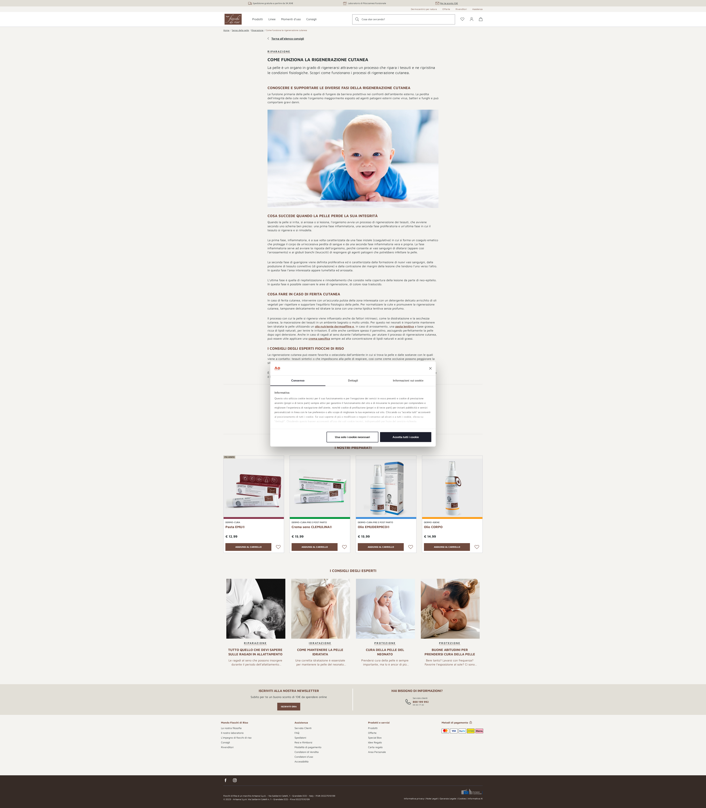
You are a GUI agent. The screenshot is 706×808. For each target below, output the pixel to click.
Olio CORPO (433, 527)
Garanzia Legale (448, 798)
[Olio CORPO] (452, 488)
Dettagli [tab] (353, 380)
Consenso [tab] (297, 380)
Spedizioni (300, 737)
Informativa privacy (414, 798)
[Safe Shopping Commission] (472, 791)
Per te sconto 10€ (449, 3)
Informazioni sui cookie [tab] (408, 380)
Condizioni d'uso (304, 756)
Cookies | (463, 798)
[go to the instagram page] (235, 780)
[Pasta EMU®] (254, 488)
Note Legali (432, 798)
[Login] (471, 19)
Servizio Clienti (303, 728)
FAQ (297, 732)
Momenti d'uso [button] (291, 19)
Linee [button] (272, 19)
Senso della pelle (240, 30)
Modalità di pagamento (308, 747)
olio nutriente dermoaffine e (334, 326)
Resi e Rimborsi (303, 742)
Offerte (446, 9)
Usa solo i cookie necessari (352, 436)
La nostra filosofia (231, 728)
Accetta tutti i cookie (406, 436)
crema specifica (319, 338)
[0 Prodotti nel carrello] (479, 22)
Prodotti (372, 728)
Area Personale (377, 751)
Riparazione (257, 30)
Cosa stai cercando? (373, 19)
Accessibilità (302, 761)
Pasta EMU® (235, 527)
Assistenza (477, 9)
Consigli (225, 742)
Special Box (374, 737)
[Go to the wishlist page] (462, 19)
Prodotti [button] (257, 19)
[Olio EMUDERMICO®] (386, 488)
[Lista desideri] (278, 547)
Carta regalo (375, 747)
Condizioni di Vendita (307, 751)
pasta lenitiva (404, 326)
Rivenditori (461, 9)
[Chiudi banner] (430, 368)
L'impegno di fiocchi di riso (236, 737)
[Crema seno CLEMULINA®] (320, 488)
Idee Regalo (375, 742)
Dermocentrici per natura (424, 9)
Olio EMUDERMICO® (374, 527)
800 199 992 (421, 701)
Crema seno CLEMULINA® (312, 527)
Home (226, 30)
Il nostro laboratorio (232, 732)
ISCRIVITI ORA (289, 706)
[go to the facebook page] (225, 780)
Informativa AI (475, 798)
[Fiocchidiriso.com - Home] (233, 19)
